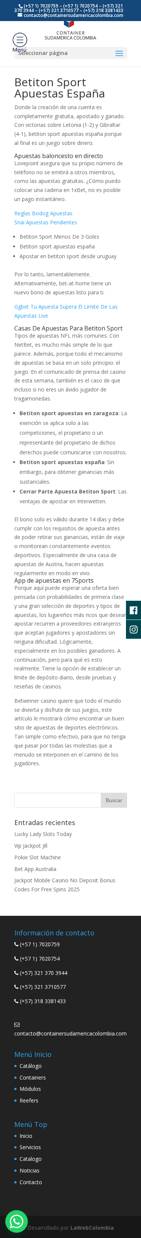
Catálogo (31, 1065)
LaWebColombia (92, 1227)
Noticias (29, 1170)
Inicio (26, 1135)
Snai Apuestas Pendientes (45, 222)
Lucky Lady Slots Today (43, 834)
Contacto (31, 1182)
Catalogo (31, 1158)
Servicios (30, 1147)
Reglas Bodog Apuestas (43, 213)
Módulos (30, 1088)
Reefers (29, 1100)
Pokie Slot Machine (37, 857)
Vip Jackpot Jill (30, 845)
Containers (33, 1077)
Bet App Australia (35, 869)
